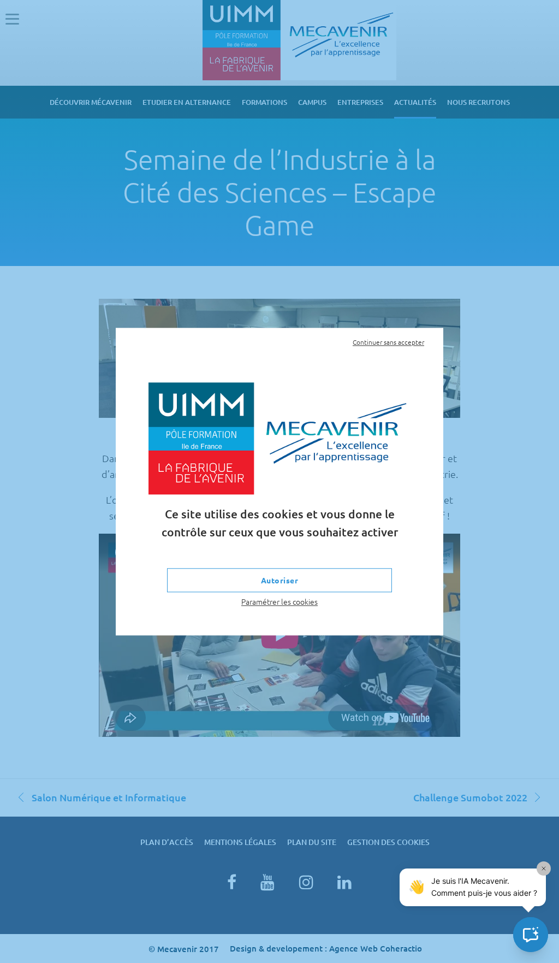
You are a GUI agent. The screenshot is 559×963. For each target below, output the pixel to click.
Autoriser (280, 581)
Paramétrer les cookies (279, 602)
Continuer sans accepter (388, 342)
